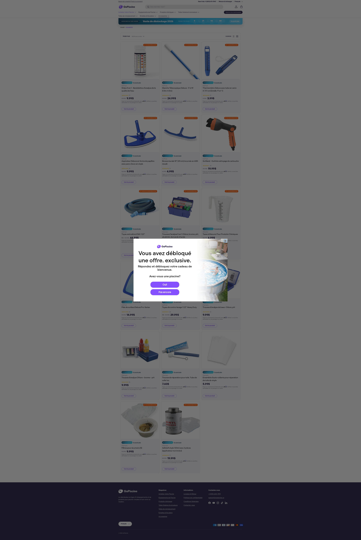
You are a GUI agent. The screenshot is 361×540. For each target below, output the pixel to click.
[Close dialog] (225, 240)
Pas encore (165, 292)
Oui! (165, 284)
